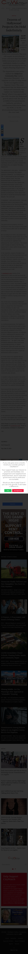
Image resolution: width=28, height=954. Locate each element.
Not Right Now (18, 490)
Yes (8, 490)
